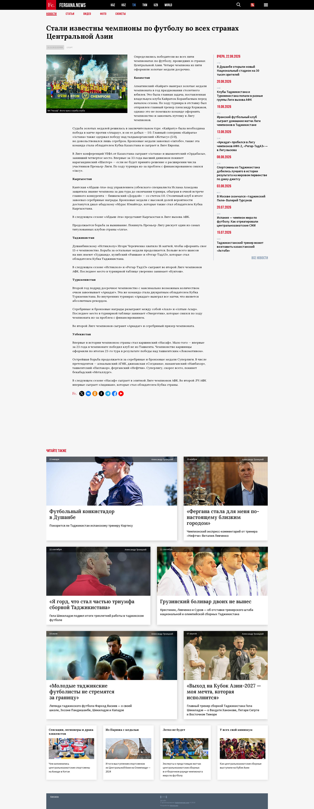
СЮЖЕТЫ (120, 14)
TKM (144, 5)
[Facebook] (114, 393)
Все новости (260, 258)
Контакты (54, 796)
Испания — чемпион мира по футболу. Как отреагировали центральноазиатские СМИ (237, 221)
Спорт (70, 47)
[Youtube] (121, 393)
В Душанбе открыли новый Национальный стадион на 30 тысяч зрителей (238, 70)
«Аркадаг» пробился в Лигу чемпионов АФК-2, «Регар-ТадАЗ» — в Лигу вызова (242, 146)
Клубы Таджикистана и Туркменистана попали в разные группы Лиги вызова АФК (240, 96)
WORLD (168, 5)
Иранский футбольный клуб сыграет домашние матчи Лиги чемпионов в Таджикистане (239, 121)
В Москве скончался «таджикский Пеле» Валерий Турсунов (241, 198)
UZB (156, 5)
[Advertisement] (157, 424)
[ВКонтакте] (88, 393)
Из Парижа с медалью (122, 730)
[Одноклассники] (94, 393)
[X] (81, 393)
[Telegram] (108, 393)
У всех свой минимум (236, 730)
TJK (134, 5)
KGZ (124, 5)
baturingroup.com (182, 802)
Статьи (70, 14)
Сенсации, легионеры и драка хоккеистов (71, 732)
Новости (51, 14)
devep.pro (174, 805)
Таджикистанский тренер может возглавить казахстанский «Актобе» (240, 246)
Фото (103, 14)
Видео (87, 14)
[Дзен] (101, 393)
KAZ (113, 5)
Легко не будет (174, 730)
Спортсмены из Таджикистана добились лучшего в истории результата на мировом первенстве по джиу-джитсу (242, 173)
